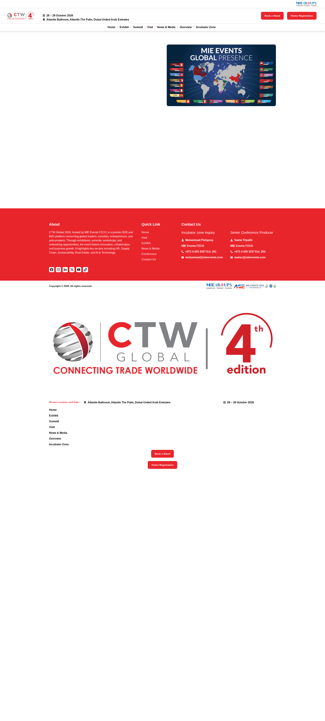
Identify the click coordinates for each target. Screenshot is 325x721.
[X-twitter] (71, 269)
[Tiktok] (85, 269)
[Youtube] (78, 269)
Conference (149, 254)
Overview (186, 27)
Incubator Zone (206, 27)
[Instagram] (58, 269)
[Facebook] (51, 269)
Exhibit (124, 27)
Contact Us (149, 259)
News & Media (166, 27)
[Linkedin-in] (65, 269)
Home (111, 27)
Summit (138, 27)
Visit (150, 27)
